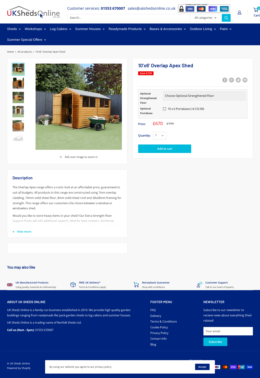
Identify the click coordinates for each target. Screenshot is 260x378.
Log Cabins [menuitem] (58, 29)
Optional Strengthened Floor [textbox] (148, 98)
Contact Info (158, 339)
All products (25, 51)
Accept (202, 366)
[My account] (239, 12)
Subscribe (215, 342)
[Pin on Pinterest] (231, 79)
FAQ (153, 310)
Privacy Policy (159, 333)
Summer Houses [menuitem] (88, 29)
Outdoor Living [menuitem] (201, 29)
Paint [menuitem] (224, 29)
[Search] (226, 18)
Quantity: (144, 135)
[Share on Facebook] (224, 79)
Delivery (155, 316)
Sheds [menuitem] (12, 29)
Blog (153, 344)
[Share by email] (244, 79)
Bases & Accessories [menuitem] (166, 29)
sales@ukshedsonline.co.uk (151, 8)
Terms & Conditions (163, 321)
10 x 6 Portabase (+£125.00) (186, 109)
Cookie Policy (159, 327)
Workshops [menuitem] (33, 29)
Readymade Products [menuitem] (125, 29)
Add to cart (164, 149)
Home (10, 51)
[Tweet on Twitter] (238, 79)
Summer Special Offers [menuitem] (24, 40)
